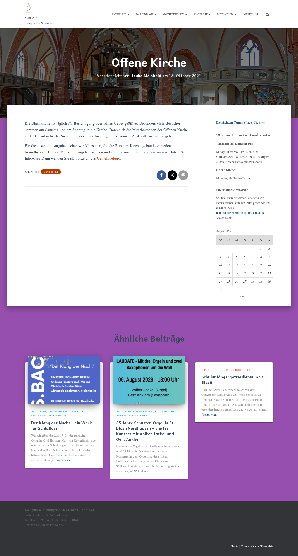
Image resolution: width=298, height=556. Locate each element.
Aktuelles (119, 14)
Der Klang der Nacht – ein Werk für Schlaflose (61, 425)
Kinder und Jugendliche (235, 369)
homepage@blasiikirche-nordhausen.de (240, 213)
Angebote (201, 14)
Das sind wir (145, 14)
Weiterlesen (64, 460)
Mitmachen (225, 14)
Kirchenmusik (73, 411)
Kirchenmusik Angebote (49, 415)
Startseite (139, 415)
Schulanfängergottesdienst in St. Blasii (233, 379)
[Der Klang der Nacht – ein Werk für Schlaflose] (64, 379)
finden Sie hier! (240, 122)
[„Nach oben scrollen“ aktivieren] (289, 547)
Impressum (250, 14)
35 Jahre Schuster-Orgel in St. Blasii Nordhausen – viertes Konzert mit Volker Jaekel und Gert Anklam (145, 431)
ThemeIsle (266, 546)
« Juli (242, 296)
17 (220, 273)
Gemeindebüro (108, 158)
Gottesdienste (174, 14)
